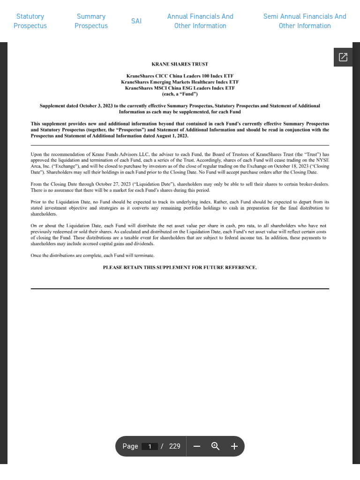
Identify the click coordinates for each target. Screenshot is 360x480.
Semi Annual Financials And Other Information (304, 21)
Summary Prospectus (91, 21)
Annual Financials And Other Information (200, 21)
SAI (136, 21)
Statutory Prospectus (30, 21)
